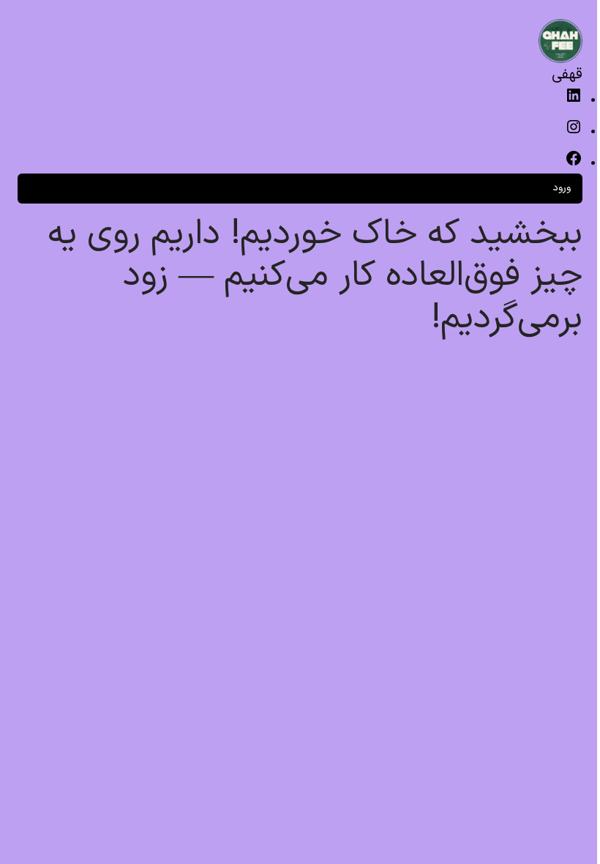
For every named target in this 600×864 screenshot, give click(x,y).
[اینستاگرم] (573, 132)
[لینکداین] (573, 101)
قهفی (567, 75)
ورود (561, 187)
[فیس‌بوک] (573, 164)
